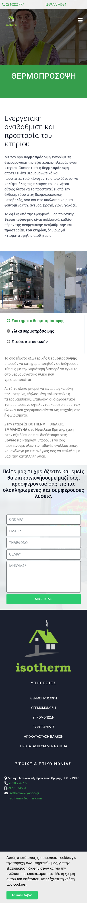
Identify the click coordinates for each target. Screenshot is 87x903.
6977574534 (57, 4)
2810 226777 (18, 783)
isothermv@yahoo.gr (24, 793)
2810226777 (15, 4)
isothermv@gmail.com (25, 798)
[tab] (35, 320)
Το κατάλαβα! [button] (22, 895)
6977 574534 (16, 788)
